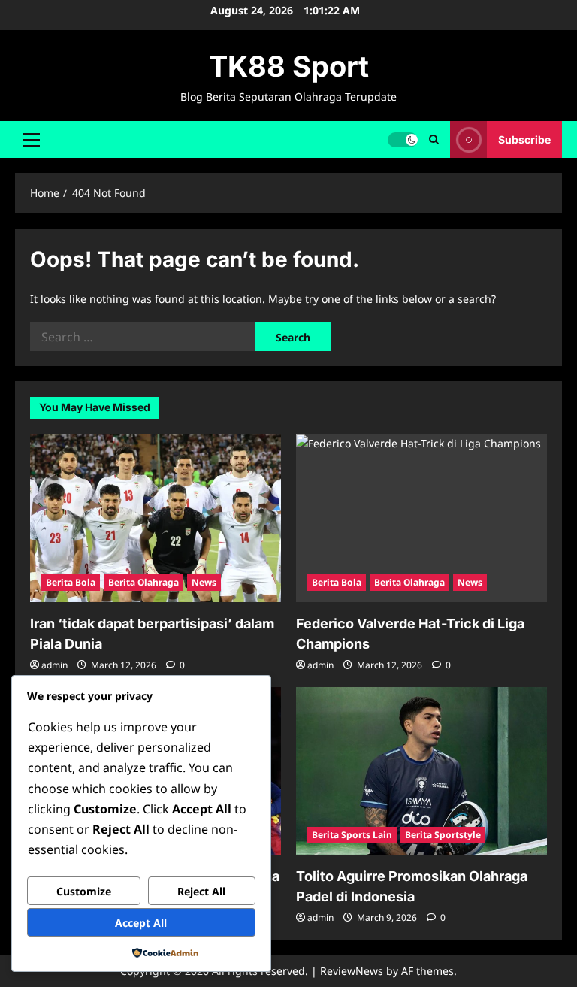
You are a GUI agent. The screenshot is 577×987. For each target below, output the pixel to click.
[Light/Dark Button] (403, 139)
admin (54, 665)
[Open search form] (434, 139)
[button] (31, 139)
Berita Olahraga (143, 582)
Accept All (141, 923)
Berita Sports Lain (352, 834)
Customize (83, 891)
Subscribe (524, 138)
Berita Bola (70, 582)
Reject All (201, 891)
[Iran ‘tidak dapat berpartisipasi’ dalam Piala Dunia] (155, 518)
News (204, 582)
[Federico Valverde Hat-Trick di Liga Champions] (421, 518)
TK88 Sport (289, 66)
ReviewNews (351, 971)
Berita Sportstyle (443, 834)
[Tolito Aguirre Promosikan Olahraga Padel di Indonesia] (421, 771)
